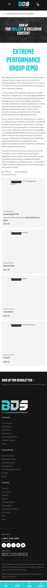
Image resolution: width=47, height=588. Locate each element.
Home (4, 14)
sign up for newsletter (17, 380)
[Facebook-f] (4, 545)
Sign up (23, 25)
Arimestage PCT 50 (11, 214)
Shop (6, 586)
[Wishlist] (41, 584)
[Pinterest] (18, 545)
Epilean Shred (8, 266)
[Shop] (6, 584)
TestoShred (8, 312)
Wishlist (41, 586)
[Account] (17, 584)
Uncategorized (8, 211)
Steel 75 (6, 358)
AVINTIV (13, 577)
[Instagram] (9, 545)
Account (18, 586)
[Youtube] (23, 545)
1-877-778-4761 (10, 538)
